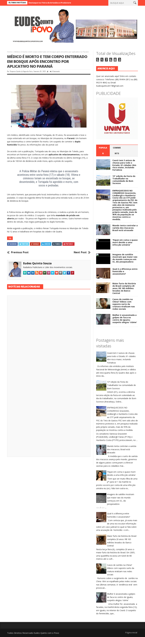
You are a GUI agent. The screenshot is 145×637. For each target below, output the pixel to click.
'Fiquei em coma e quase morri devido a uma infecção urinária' (125, 242)
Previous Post (20, 252)
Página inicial (131, 632)
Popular (103, 150)
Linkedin (47, 244)
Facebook (13, 244)
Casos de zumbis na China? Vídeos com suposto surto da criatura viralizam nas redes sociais (123, 304)
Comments (117, 150)
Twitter (25, 244)
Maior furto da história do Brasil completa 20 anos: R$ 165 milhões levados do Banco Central (124, 288)
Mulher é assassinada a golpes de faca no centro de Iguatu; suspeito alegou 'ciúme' (124, 318)
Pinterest (69, 244)
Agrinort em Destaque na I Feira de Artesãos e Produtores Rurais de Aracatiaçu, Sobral (42, 2)
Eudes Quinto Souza (37, 263)
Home (9, 52)
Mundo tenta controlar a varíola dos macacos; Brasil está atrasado (125, 228)
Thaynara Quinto (15, 71)
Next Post (80, 252)
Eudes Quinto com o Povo (46, 632)
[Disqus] (49, 337)
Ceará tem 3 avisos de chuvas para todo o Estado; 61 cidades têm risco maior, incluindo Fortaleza (124, 165)
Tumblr (58, 244)
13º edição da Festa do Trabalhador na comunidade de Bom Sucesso (123, 180)
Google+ (36, 244)
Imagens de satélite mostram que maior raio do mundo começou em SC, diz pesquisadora (124, 258)
